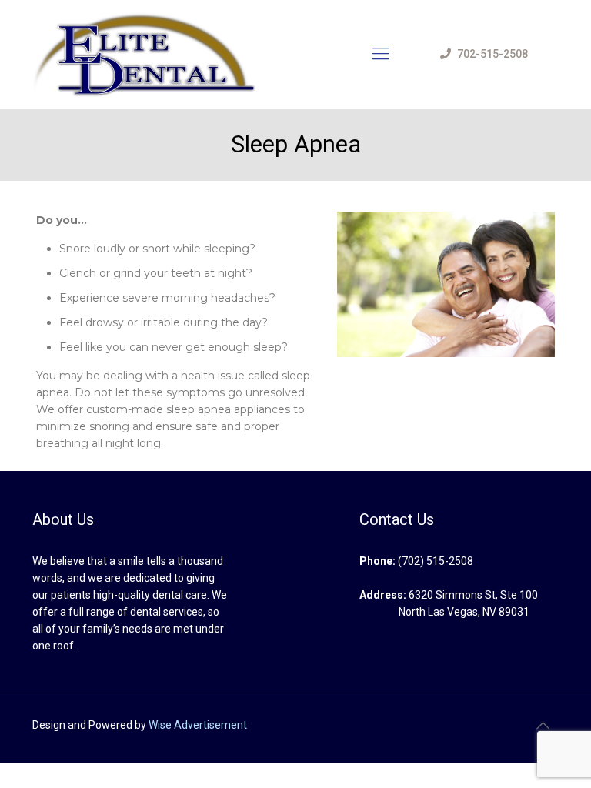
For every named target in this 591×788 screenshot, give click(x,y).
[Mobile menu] (381, 54)
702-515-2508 (492, 54)
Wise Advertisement (198, 725)
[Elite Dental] (147, 54)
